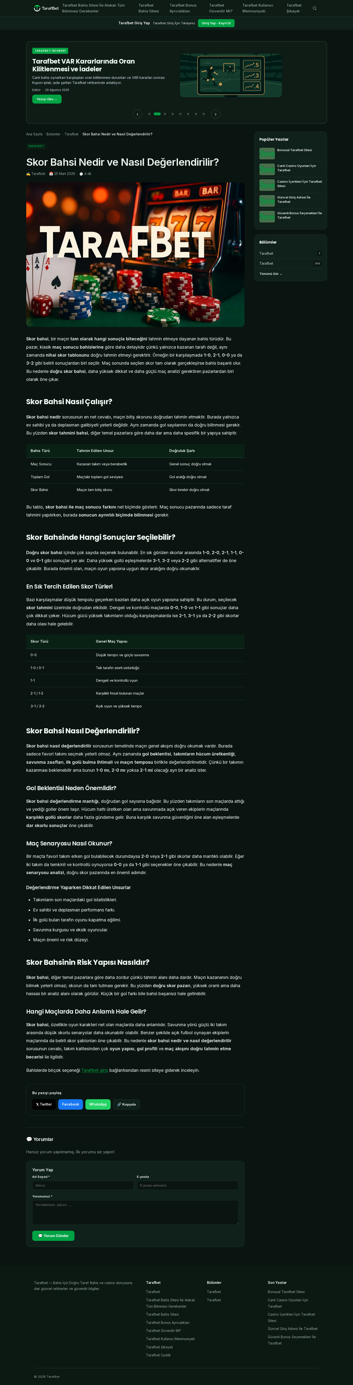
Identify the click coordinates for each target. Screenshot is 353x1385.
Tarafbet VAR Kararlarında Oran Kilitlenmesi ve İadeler (83, 65)
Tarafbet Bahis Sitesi (149, 8)
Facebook (70, 1104)
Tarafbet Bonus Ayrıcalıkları (183, 8)
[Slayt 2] (157, 114)
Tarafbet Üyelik (158, 1355)
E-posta (143, 1177)
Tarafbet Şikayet (294, 8)
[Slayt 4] (172, 114)
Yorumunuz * (42, 1196)
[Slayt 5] (180, 114)
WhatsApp (98, 1104)
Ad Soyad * (41, 1177)
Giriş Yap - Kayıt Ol (216, 23)
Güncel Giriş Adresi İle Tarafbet (293, 1329)
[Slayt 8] (203, 114)
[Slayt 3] (165, 114)
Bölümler (53, 134)
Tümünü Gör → (270, 274)
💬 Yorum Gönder (53, 1236)
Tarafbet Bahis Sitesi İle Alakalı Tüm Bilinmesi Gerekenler (93, 8)
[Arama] (314, 8)
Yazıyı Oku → (47, 99)
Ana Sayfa (34, 134)
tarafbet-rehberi (50, 50)
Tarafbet (71, 134)
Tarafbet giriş (94, 1070)
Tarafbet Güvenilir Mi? (220, 8)
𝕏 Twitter (44, 1104)
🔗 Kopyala (126, 1104)
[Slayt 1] (149, 114)
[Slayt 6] (188, 114)
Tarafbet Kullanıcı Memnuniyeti (257, 8)
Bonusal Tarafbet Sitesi (286, 1292)
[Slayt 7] (196, 114)
